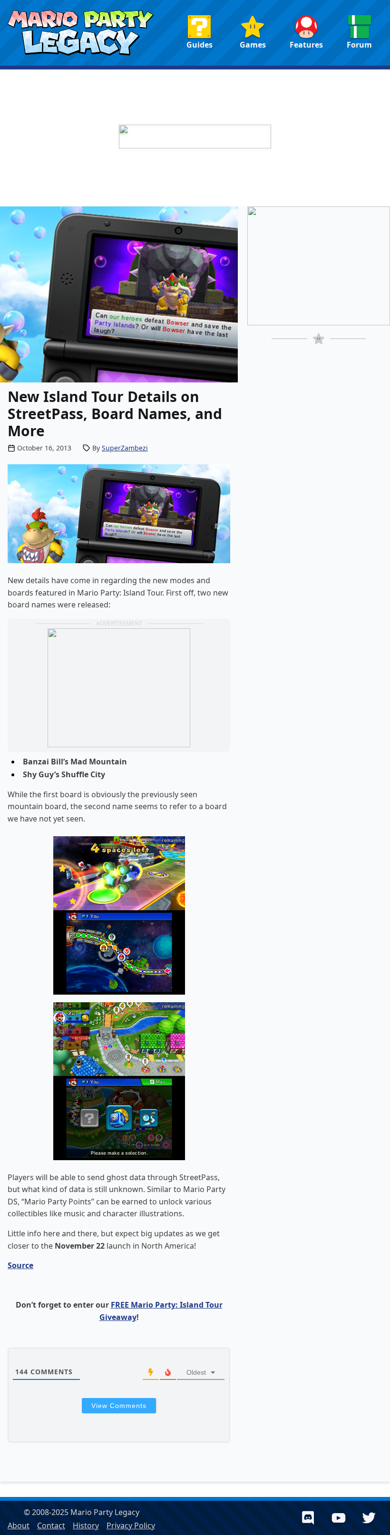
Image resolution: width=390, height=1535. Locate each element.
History (86, 1525)
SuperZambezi (125, 447)
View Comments (118, 1405)
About (18, 1525)
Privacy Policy (131, 1525)
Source (20, 1265)
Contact (51, 1525)
